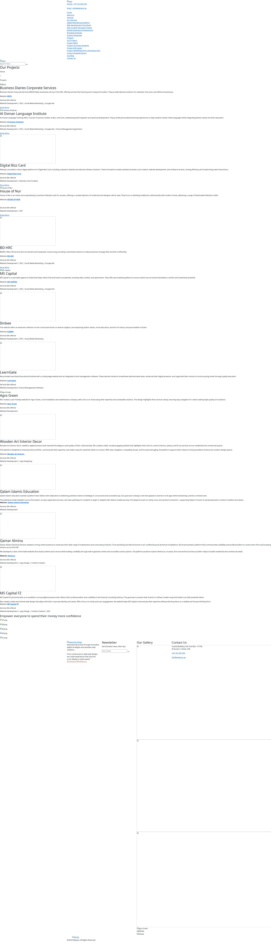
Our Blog (70, 56)
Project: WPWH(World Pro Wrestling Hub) (83, 50)
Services (70, 17)
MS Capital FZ (13, 604)
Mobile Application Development (80, 30)
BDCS (9, 96)
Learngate (11, 380)
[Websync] (69, 1)
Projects (70, 38)
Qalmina (11, 556)
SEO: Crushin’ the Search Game (79, 28)
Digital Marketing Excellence (78, 23)
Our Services (72, 20)
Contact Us (71, 58)
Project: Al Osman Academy (78, 45)
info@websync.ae (179, 657)
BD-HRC (10, 256)
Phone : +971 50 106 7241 (77, 4)
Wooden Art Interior (16, 454)
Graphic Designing (74, 35)
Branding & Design (74, 33)
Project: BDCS (72, 43)
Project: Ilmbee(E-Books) (76, 53)
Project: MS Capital (74, 48)
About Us (70, 15)
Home (69, 12)
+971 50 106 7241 (178, 653)
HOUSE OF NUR (13, 199)
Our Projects (72, 40)
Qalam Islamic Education (18, 502)
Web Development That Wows (79, 25)
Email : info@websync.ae (76, 8)
